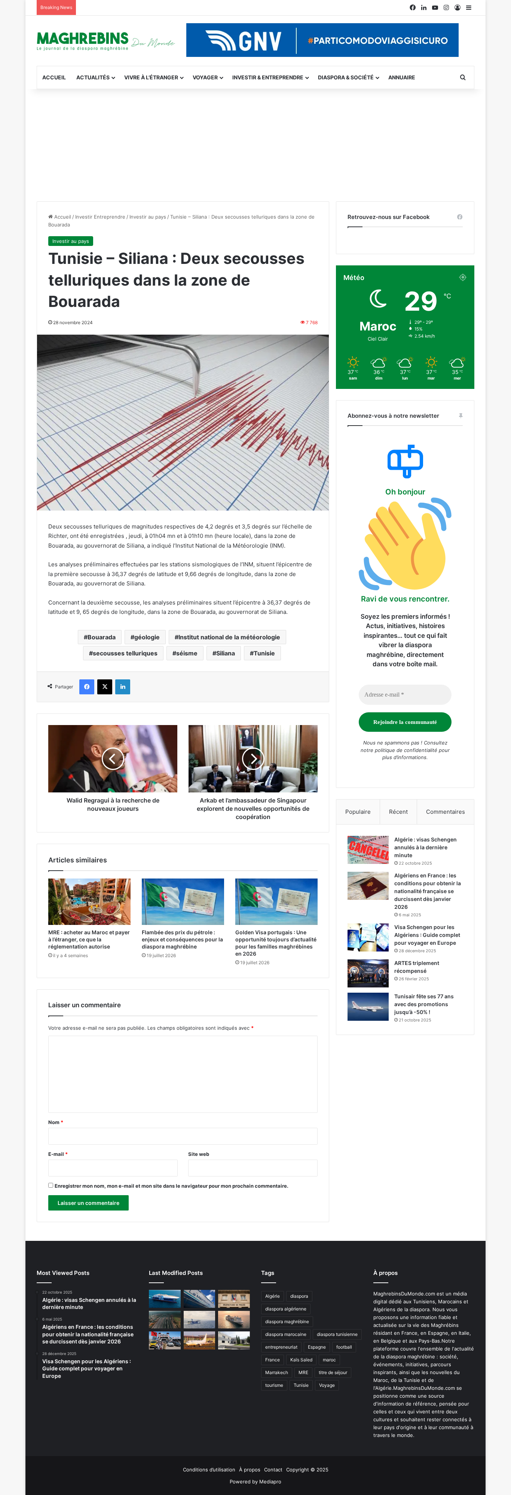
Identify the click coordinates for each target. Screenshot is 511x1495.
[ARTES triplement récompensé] (368, 973)
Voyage (327, 1385)
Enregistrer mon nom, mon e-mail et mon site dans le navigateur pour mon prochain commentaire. (171, 1186)
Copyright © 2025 (307, 1470)
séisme (187, 653)
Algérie (272, 1296)
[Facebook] (86, 686)
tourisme (274, 1385)
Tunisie (264, 653)
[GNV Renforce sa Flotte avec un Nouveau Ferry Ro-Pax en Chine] (234, 1320)
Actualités (93, 77)
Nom (55, 1122)
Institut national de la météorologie (229, 637)
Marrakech (276, 1372)
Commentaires (445, 811)
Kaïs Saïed (301, 1359)
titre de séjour (333, 1372)
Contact (273, 1470)
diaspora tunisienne (337, 1334)
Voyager (205, 77)
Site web (198, 1154)
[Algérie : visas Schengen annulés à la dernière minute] (368, 850)
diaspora (299, 1296)
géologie (147, 637)
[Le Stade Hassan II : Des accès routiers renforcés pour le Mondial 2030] (165, 1320)
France (272, 1359)
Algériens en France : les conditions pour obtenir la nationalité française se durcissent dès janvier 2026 (427, 891)
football (344, 1347)
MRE (303, 1372)
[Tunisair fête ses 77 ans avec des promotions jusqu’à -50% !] (368, 1007)
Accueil (54, 77)
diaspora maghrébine (287, 1321)
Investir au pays (147, 217)
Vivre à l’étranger (151, 77)
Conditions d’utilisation (209, 1470)
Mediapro (270, 1482)
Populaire (358, 811)
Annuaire (401, 77)
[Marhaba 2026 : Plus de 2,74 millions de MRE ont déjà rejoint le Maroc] (165, 1340)
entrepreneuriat (281, 1347)
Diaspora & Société (346, 77)
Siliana (225, 653)
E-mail (58, 1154)
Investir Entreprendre (100, 217)
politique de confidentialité (406, 750)
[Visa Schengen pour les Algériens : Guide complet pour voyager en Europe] (368, 937)
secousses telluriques (125, 653)
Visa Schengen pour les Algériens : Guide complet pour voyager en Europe (427, 935)
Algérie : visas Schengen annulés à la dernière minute (425, 847)
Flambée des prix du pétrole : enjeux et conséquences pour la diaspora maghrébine (182, 939)
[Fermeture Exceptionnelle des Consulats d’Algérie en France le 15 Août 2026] (234, 1340)
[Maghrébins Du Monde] (106, 41)
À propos (249, 1470)
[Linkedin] (122, 686)
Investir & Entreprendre (267, 77)
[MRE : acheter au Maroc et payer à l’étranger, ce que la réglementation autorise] (89, 902)
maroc (329, 1359)
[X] (104, 686)
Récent (398, 811)
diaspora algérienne (285, 1309)
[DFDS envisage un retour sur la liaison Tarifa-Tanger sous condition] (165, 1299)
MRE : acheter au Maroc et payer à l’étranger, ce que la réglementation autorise (89, 939)
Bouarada (102, 637)
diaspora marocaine (285, 1334)
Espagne (317, 1347)
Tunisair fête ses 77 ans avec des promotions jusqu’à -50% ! (424, 1004)
